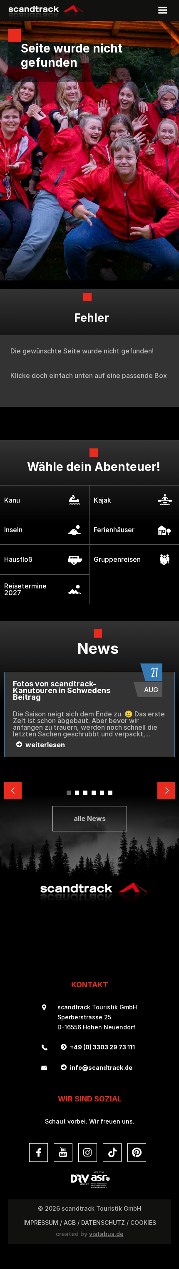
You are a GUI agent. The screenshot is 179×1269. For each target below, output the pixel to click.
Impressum (40, 1222)
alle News (90, 818)
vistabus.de (106, 1233)
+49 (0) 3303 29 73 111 (102, 1047)
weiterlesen (45, 745)
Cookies (143, 1222)
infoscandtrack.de (101, 1067)
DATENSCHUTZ (103, 1222)
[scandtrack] (89, 903)
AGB (70, 1222)
